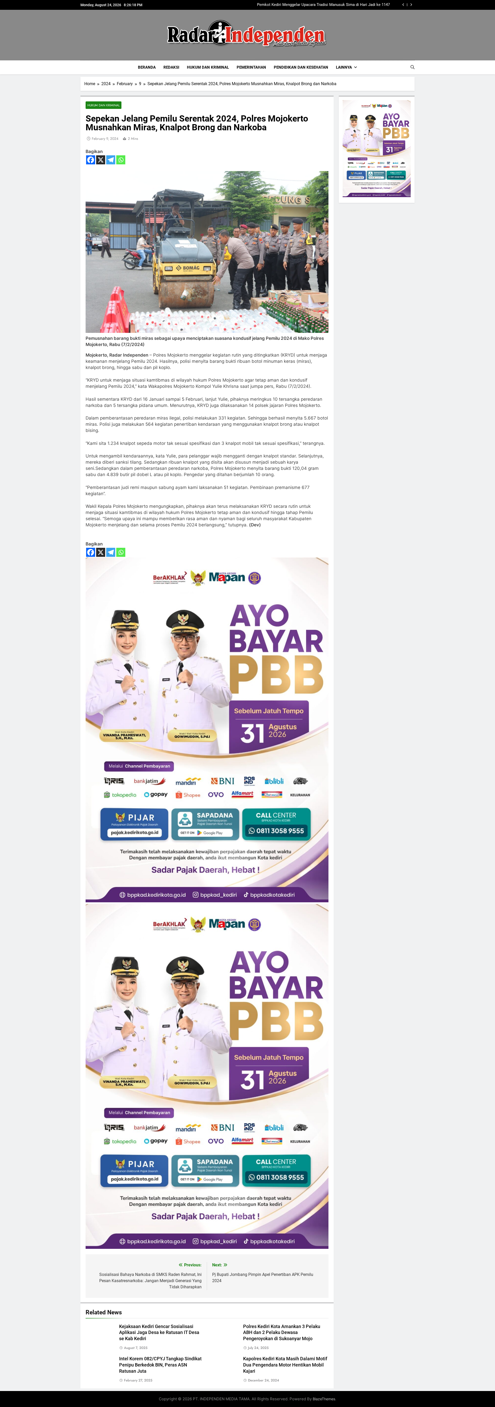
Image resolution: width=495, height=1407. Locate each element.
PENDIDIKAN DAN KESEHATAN (301, 67)
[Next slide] (411, 5)
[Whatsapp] (120, 159)
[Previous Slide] (403, 5)
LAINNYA (344, 67)
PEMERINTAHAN (251, 67)
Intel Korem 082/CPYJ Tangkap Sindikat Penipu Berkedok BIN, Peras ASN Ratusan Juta (160, 1365)
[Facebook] (90, 159)
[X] (100, 159)
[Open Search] (412, 67)
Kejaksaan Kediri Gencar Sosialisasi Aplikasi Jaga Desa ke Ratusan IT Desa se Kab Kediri (159, 1332)
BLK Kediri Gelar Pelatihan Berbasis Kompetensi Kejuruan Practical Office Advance (327, 5)
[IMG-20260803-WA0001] (207, 900)
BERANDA (147, 67)
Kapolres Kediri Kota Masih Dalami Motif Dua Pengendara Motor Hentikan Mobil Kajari (285, 1365)
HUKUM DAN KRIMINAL (208, 67)
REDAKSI (171, 67)
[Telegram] (110, 159)
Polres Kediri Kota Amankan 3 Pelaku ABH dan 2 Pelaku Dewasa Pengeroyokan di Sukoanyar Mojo (281, 1332)
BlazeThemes (324, 1399)
